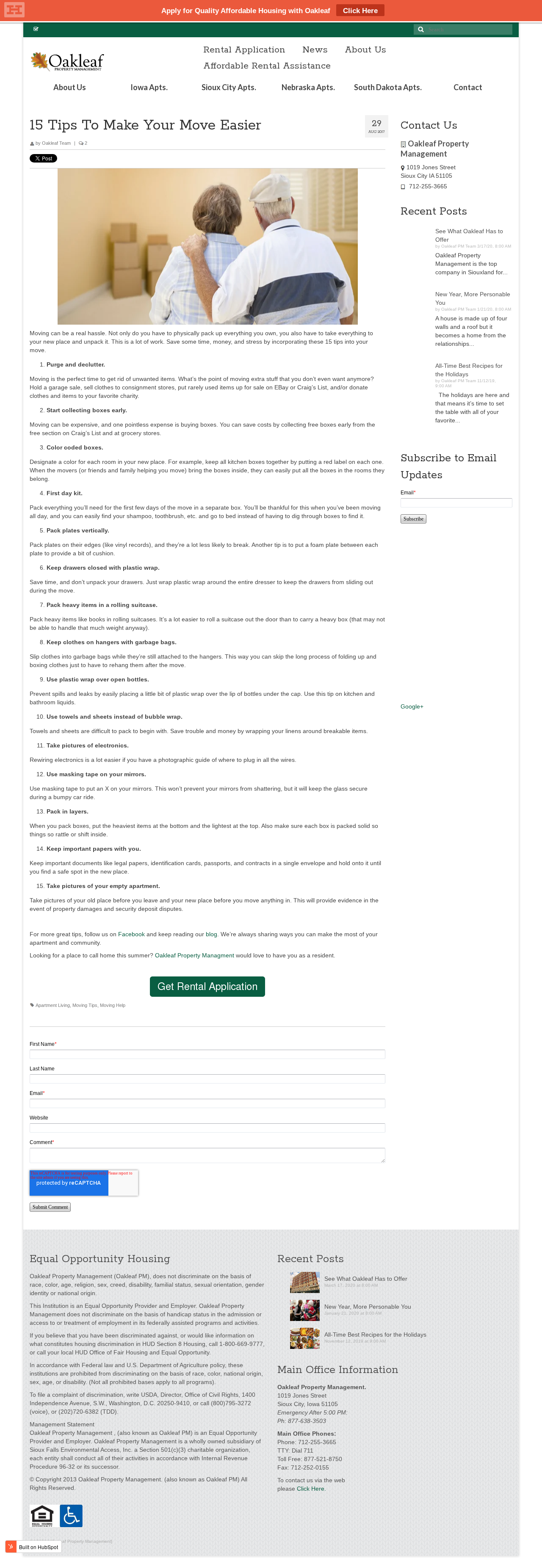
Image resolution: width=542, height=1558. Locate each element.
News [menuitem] (315, 50)
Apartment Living (53, 1005)
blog (211, 934)
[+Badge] (443, 612)
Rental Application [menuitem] (244, 50)
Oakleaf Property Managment (194, 955)
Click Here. (311, 1488)
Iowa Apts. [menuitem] (149, 87)
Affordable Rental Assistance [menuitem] (267, 66)
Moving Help (112, 1005)
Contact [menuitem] (468, 87)
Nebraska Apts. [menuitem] (308, 87)
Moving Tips (84, 1005)
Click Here (360, 11)
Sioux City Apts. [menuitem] (229, 87)
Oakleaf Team (56, 143)
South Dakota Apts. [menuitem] (388, 87)
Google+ (412, 706)
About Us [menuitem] (365, 50)
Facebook (131, 934)
